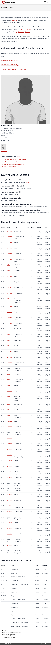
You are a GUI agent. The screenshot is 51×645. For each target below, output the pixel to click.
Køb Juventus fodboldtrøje (9, 60)
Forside (28, 643)
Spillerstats (20, 32)
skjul (18, 156)
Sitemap (42, 643)
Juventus (15, 20)
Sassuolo (23, 29)
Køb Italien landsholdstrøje (10, 65)
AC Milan (29, 29)
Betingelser (47, 643)
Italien (8, 265)
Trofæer (27, 32)
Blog (39, 643)
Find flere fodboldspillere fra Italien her (14, 69)
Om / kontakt (34, 643)
